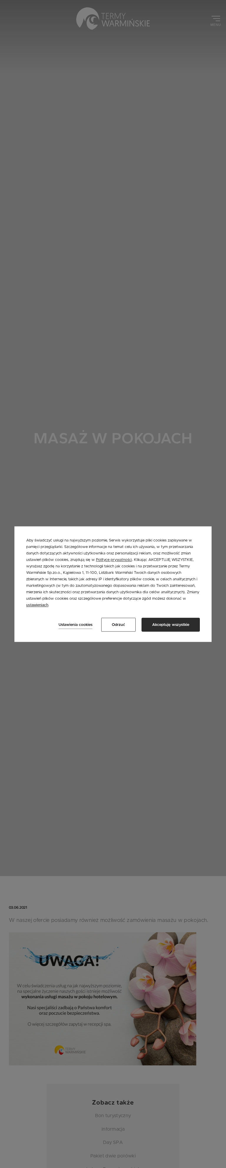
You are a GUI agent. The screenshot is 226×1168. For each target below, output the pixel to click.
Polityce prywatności (114, 560)
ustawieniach (37, 605)
